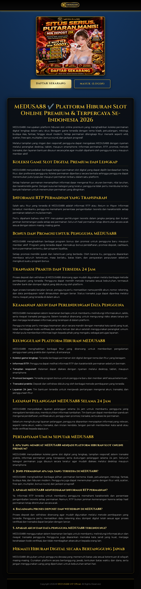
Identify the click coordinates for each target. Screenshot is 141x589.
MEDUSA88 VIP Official (69, 584)
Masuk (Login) (92, 83)
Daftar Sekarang (51, 83)
